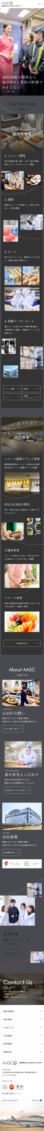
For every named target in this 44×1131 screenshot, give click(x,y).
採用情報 (8, 1043)
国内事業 (8, 1019)
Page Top (35, 1100)
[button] (3, 91)
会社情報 (8, 1035)
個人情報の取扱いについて (11, 1093)
